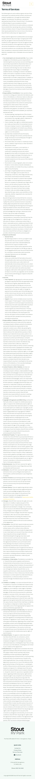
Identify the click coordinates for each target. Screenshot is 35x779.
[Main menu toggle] (31, 4)
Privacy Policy (17, 750)
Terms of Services (17, 752)
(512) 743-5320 (20, 768)
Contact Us (17, 748)
